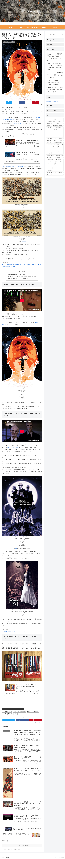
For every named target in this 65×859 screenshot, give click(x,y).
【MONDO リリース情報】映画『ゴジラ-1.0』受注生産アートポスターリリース (54, 75)
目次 (20, 271)
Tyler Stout (11, 713)
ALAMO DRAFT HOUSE (19, 123)
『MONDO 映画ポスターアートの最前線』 (13, 166)
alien (15, 711)
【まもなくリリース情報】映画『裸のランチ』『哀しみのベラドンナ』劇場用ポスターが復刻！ (54, 57)
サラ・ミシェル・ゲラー (13, 447)
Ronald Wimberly (35, 711)
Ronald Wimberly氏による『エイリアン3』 (19, 274)
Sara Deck (9, 554)
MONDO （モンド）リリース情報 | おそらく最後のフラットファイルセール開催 (54, 90)
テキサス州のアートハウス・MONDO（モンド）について (22, 278)
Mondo (16, 548)
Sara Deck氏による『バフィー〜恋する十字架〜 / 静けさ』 (22, 276)
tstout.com (24, 241)
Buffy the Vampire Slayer (22, 711)
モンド (16, 713)
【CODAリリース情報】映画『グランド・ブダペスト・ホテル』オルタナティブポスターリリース (54, 66)
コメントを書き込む (22, 845)
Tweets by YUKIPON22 (52, 101)
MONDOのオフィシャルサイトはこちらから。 (14, 631)
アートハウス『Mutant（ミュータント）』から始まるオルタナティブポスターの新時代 (54, 82)
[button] (62, 34)
